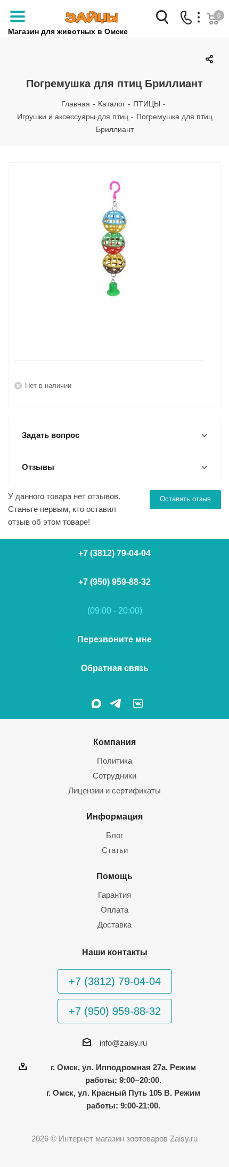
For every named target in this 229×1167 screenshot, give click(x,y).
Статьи (115, 850)
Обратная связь (115, 668)
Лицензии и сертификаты (114, 790)
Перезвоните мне (114, 639)
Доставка (114, 924)
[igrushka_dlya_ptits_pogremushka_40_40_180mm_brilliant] (114, 240)
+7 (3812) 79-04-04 (114, 553)
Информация (114, 816)
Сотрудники (114, 775)
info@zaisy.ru (123, 1042)
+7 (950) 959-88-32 (114, 581)
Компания (114, 742)
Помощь (114, 876)
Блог (114, 835)
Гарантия (114, 894)
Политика (114, 760)
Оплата (114, 909)
